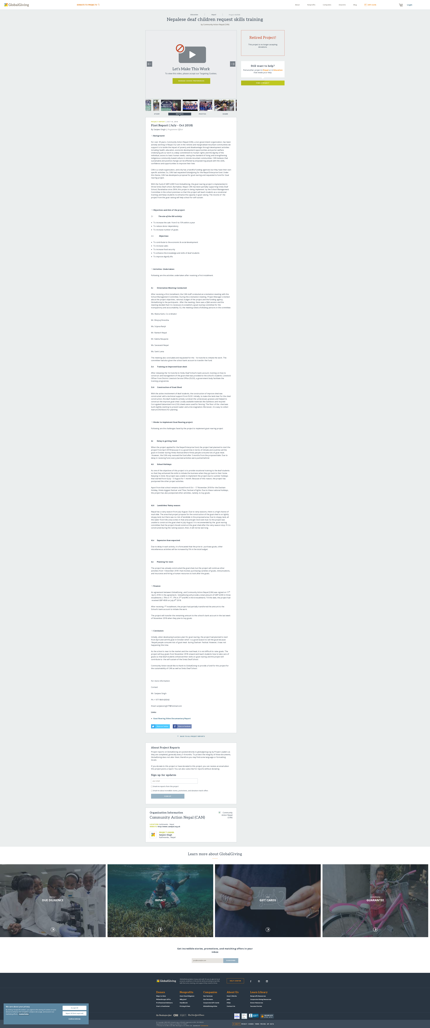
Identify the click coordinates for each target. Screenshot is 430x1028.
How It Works (232, 996)
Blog (355, 5)
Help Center (235, 981)
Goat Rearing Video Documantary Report (172, 718)
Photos (202, 114)
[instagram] (259, 981)
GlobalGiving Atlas (210, 1006)
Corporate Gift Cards (211, 1003)
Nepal (213, 15)
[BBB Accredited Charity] (254, 1016)
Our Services (208, 996)
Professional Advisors (164, 1003)
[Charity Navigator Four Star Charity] (238, 1016)
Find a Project (262, 83)
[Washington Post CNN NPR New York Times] (185, 1015)
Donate (87, 5)
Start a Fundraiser (163, 1006)
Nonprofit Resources (258, 996)
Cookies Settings (75, 1019)
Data (272, 1024)
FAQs (229, 1003)
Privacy (244, 1024)
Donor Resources (256, 1003)
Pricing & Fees (185, 1006)
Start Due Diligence (187, 996)
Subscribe (230, 960)
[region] (46, 1013)
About (297, 5)
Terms (257, 1024)
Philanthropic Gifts (163, 999)
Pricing (263, 1024)
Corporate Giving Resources (260, 999)
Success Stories (256, 1006)
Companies (327, 5)
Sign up (167, 796)
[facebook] (250, 981)
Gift (372, 5)
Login (409, 5)
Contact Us (231, 1006)
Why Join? (183, 999)
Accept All (74, 1008)
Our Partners (208, 999)
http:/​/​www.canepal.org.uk (169, 826)
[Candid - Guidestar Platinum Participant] (245, 1016)
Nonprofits (311, 5)
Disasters (342, 5)
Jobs (228, 999)
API (268, 1024)
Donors (160, 992)
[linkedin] (267, 981)
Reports (180, 114)
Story (157, 114)
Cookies (251, 1024)
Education (194, 15)
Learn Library (259, 992)
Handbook (184, 1003)
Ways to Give (161, 996)
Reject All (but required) (74, 1013)
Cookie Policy (24, 1014)
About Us (233, 992)
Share (225, 114)
